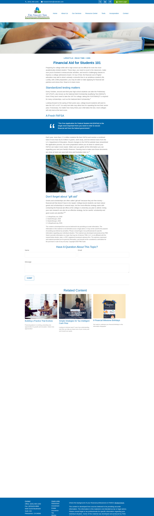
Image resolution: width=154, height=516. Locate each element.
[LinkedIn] (105, 2)
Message (28, 262)
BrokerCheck (119, 503)
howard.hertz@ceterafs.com (53, 2)
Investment (55, 506)
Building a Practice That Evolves (39, 321)
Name (27, 250)
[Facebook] (110, 2)
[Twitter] (100, 2)
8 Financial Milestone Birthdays (106, 320)
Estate (53, 508)
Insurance (54, 510)
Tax (52, 513)
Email (80, 250)
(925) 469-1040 (33, 2)
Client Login (122, 2)
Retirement (55, 503)
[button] (55, 13)
